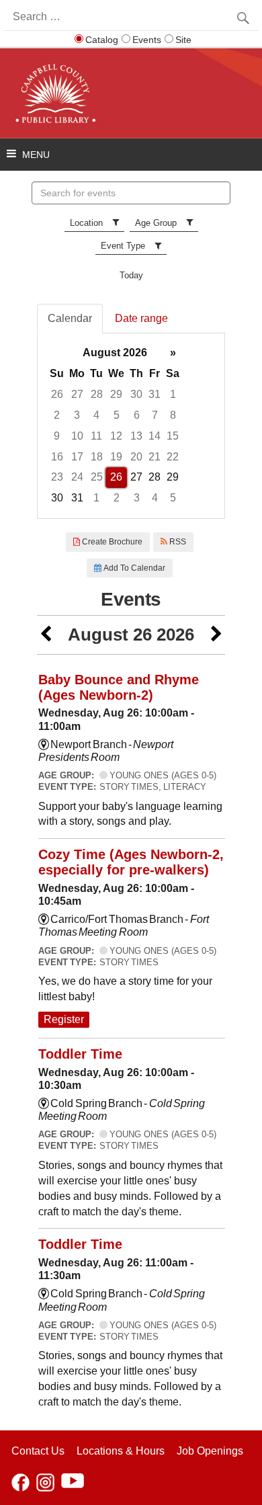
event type (123, 246)
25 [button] (97, 477)
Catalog (101, 39)
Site (183, 39)
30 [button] (136, 394)
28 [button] (97, 394)
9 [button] (57, 436)
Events (146, 39)
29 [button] (116, 394)
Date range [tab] (141, 318)
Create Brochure (111, 541)
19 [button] (116, 456)
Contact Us (37, 1451)
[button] (45, 634)
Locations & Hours (121, 1451)
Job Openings (210, 1451)
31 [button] (154, 394)
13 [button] (136, 436)
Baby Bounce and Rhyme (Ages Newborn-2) (118, 687)
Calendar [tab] (70, 318)
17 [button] (77, 456)
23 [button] (57, 477)
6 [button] (137, 415)
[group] (131, 426)
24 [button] (77, 477)
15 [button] (173, 436)
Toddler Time (80, 1054)
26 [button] (57, 394)
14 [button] (154, 436)
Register (64, 1019)
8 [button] (173, 415)
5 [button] (117, 415)
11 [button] (96, 436)
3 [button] (77, 415)
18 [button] (97, 456)
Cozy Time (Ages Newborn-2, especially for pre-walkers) (131, 862)
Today (131, 275)
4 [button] (96, 415)
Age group (156, 223)
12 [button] (116, 436)
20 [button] (136, 456)
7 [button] (155, 415)
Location (86, 223)
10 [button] (77, 436)
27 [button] (77, 394)
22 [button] (173, 456)
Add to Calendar (133, 568)
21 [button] (154, 456)
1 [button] (173, 394)
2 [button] (57, 415)
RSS (176, 541)
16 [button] (57, 456)
